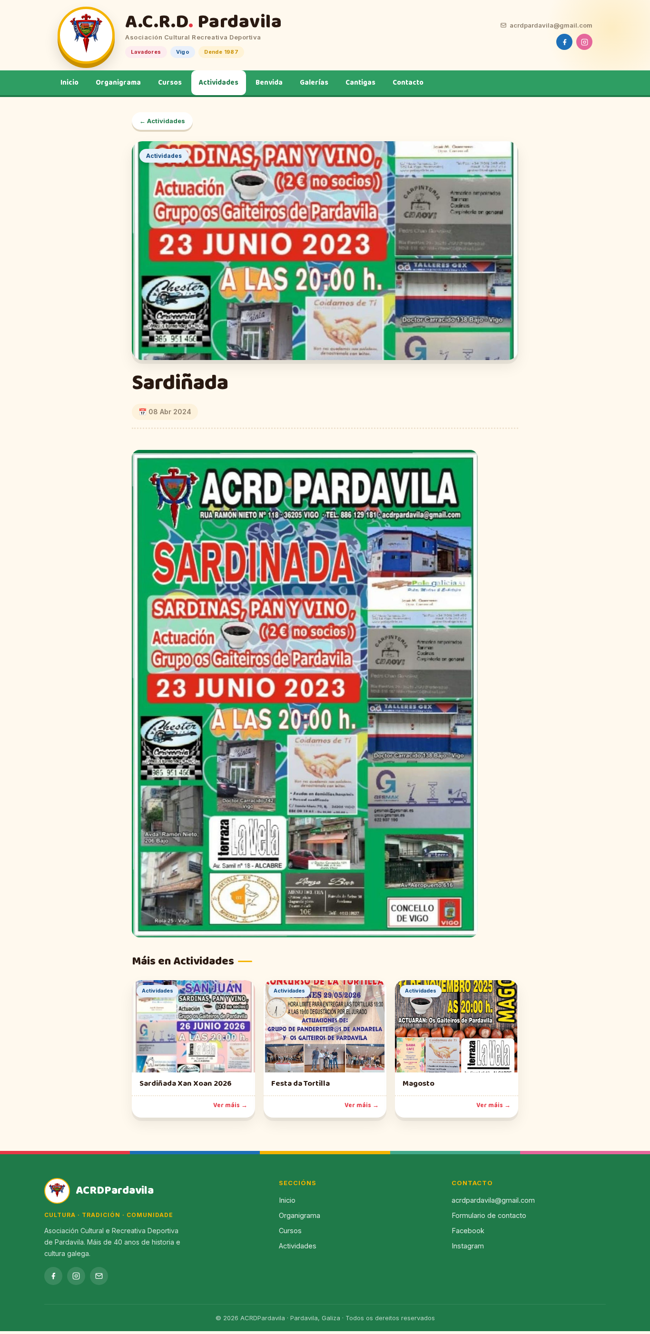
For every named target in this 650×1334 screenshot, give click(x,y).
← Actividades (162, 121)
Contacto (408, 82)
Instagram (468, 1246)
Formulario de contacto (489, 1215)
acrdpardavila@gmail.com (551, 25)
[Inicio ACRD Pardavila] (86, 35)
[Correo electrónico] (99, 1276)
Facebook (468, 1231)
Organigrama (118, 82)
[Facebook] (564, 42)
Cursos (170, 82)
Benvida (269, 82)
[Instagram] (584, 42)
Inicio (69, 82)
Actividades (218, 82)
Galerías (314, 82)
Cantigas (360, 82)
